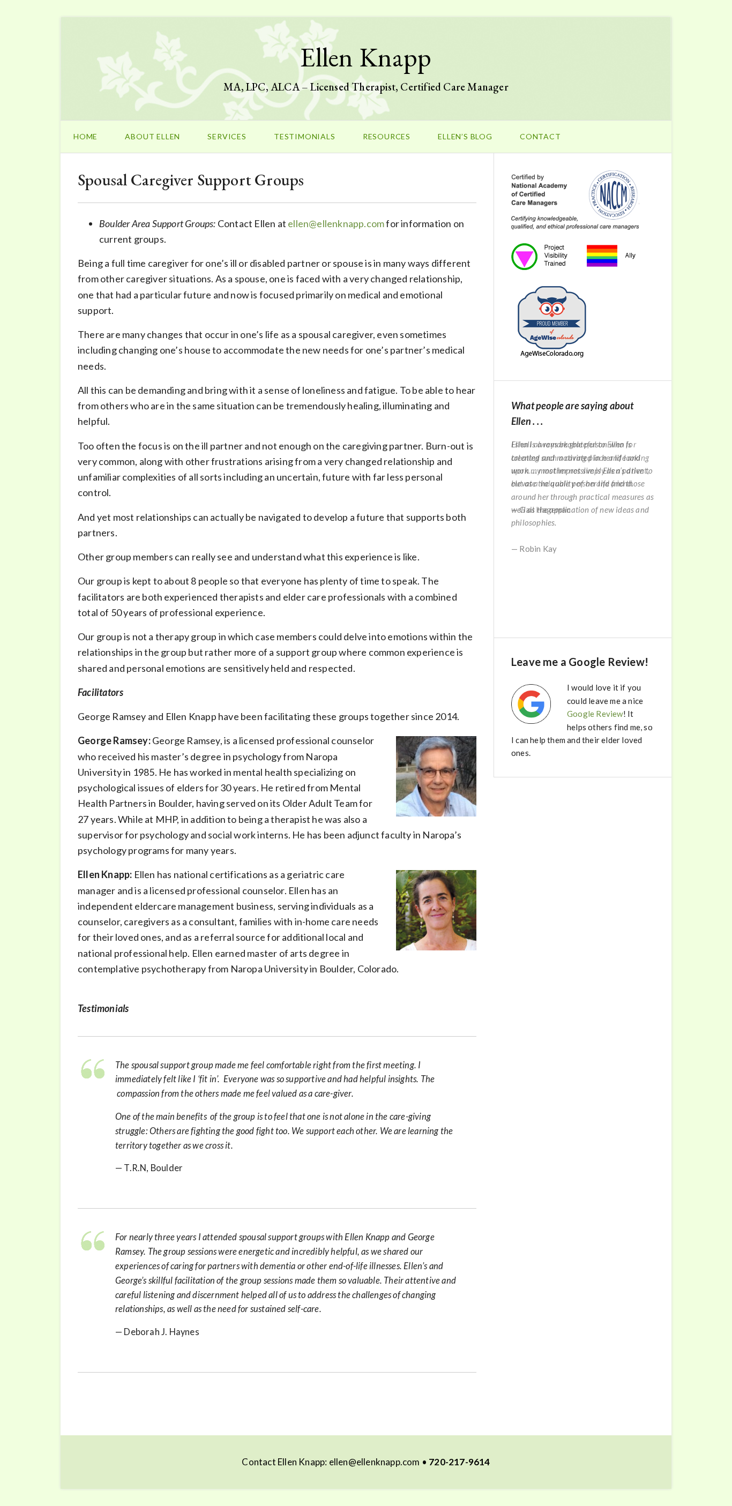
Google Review (595, 713)
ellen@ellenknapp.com (336, 223)
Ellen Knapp (365, 57)
